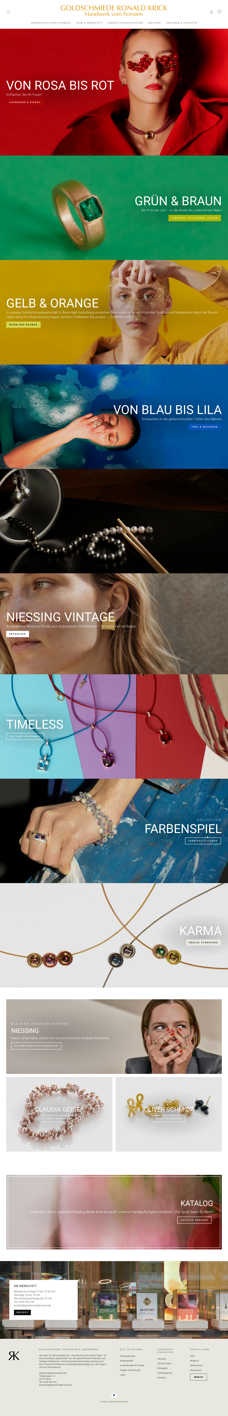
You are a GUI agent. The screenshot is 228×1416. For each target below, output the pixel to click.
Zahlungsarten (164, 1373)
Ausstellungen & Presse (132, 1365)
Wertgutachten (127, 1356)
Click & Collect (164, 1363)
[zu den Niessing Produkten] (114, 1036)
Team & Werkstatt (89, 23)
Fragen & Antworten (130, 1370)
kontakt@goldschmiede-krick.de (32, 1305)
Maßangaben (127, 1360)
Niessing (154, 23)
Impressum (196, 1370)
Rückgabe (162, 1368)
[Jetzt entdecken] (59, 1114)
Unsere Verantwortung (125, 23)
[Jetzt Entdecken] (169, 1114)
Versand (161, 1359)
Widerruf (194, 1360)
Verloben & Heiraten (181, 23)
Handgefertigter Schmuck (51, 23)
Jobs (122, 1375)
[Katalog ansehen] (114, 1212)
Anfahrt (22, 1312)
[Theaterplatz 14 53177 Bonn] (114, 1300)
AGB (192, 1356)
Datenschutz (196, 1365)
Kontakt (161, 1377)
